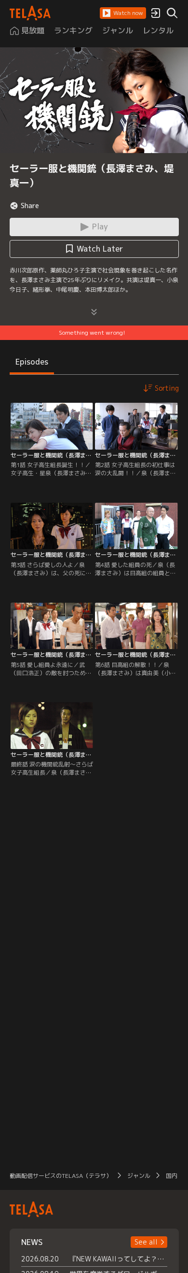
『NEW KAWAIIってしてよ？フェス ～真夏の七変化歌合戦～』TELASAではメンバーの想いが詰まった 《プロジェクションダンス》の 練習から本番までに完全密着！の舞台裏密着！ (118, 1258)
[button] (123, 13)
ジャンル (138, 1176)
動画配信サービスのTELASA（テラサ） (61, 1176)
